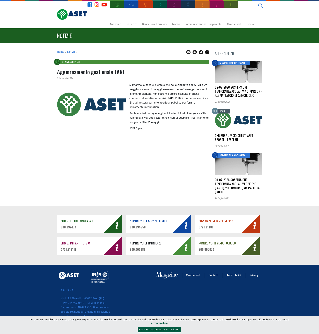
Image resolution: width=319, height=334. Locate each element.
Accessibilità (234, 275)
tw (201, 52)
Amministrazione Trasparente (204, 24)
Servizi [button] (130, 24)
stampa (195, 52)
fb (207, 52)
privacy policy (159, 323)
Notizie (176, 24)
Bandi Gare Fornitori (154, 24)
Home (60, 51)
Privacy (254, 275)
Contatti (251, 24)
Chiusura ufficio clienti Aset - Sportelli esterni (235, 137)
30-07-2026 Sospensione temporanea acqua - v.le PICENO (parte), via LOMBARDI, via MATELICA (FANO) (237, 185)
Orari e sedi (234, 24)
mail (188, 52)
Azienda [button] (114, 24)
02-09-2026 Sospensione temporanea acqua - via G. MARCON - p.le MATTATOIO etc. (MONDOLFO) (238, 91)
